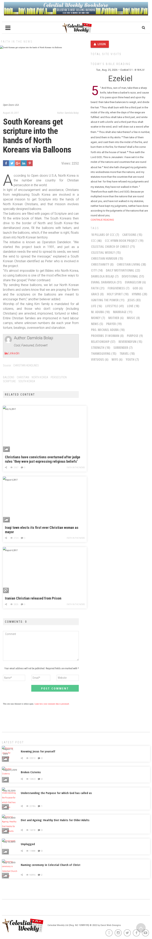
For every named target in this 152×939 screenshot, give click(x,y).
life (96, 306)
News (97, 324)
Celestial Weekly (106, 252)
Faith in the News (17, 41)
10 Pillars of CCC (105, 235)
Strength (100, 347)
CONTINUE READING (102, 219)
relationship (103, 341)
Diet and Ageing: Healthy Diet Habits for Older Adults (55, 820)
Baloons (8, 377)
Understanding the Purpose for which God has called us (56, 793)
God (138, 288)
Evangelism (135, 282)
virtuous (99, 359)
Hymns (139, 294)
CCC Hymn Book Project (124, 240)
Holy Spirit (118, 294)
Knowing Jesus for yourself (38, 751)
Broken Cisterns (31, 772)
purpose (135, 336)
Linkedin (13, 353)
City (97, 270)
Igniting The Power (107, 300)
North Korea (40, 377)
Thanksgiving (103, 353)
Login (102, 44)
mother (116, 318)
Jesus (134, 300)
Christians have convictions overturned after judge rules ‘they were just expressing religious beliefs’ (42, 459)
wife (117, 359)
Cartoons (132, 235)
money (98, 318)
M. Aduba (100, 312)
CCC (96, 240)
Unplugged (28, 844)
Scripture (9, 381)
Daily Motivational (123, 270)
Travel (127, 353)
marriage (122, 312)
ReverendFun (130, 341)
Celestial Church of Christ (113, 246)
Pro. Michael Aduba (108, 330)
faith (97, 288)
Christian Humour (107, 258)
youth (132, 359)
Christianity (102, 264)
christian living (131, 264)
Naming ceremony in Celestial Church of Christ (50, 865)
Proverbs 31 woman (107, 336)
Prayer (114, 324)
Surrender (123, 347)
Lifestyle (114, 306)
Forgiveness (118, 288)
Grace (97, 294)
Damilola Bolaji (105, 276)
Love (133, 306)
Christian (23, 377)
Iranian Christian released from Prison (33, 598)
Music (133, 318)
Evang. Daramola (106, 282)
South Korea (26, 381)
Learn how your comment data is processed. (52, 704)
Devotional (133, 276)
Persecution (59, 377)
